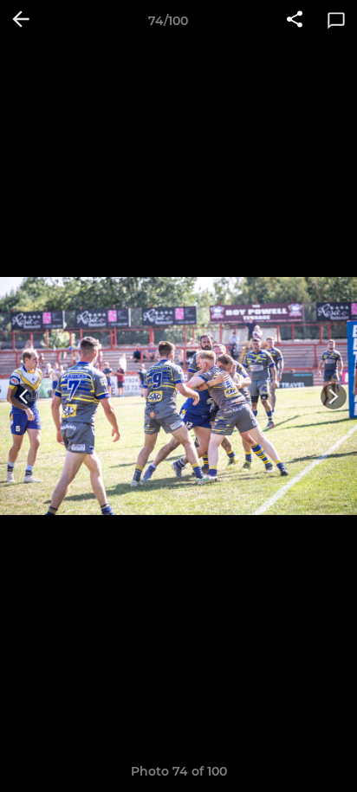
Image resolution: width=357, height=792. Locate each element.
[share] (294, 21)
